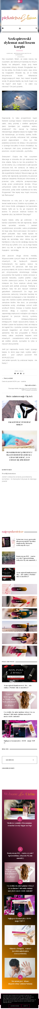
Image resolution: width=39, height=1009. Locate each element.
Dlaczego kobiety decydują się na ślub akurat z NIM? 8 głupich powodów (22, 389)
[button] (19, 28)
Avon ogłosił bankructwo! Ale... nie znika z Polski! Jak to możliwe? (26, 574)
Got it (26, 1006)
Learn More (15, 1006)
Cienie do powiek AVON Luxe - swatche (14, 381)
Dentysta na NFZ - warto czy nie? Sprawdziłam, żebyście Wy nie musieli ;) (26, 558)
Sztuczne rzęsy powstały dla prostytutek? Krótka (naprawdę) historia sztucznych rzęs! (26, 542)
